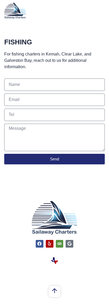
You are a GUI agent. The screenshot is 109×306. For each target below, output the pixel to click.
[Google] (69, 244)
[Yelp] (49, 244)
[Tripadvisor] (59, 244)
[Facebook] (39, 244)
